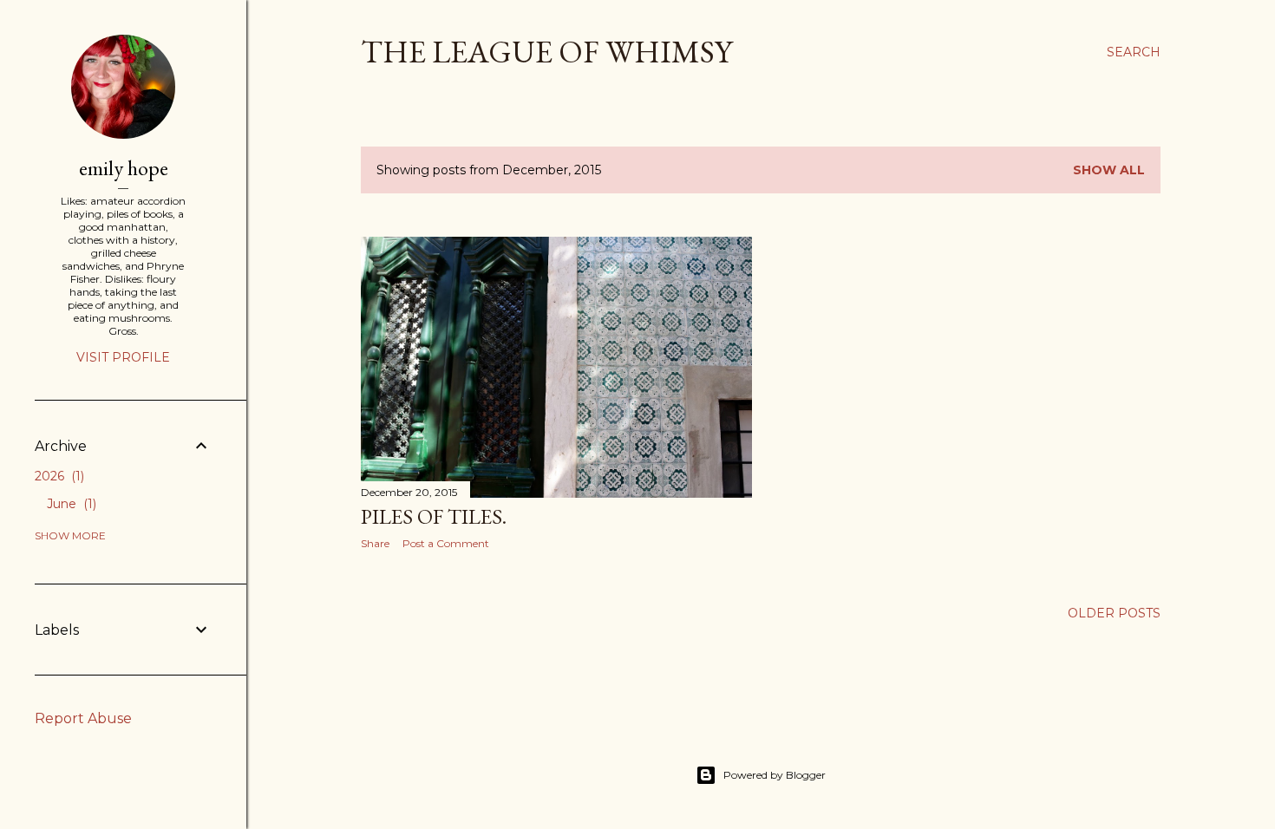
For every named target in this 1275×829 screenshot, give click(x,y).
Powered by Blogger (774, 774)
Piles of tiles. (434, 516)
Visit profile (123, 357)
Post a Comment (445, 543)
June (70, 504)
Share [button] (375, 543)
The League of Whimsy (546, 51)
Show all (1109, 170)
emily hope (123, 167)
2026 (58, 476)
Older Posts (1114, 613)
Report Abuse (83, 718)
